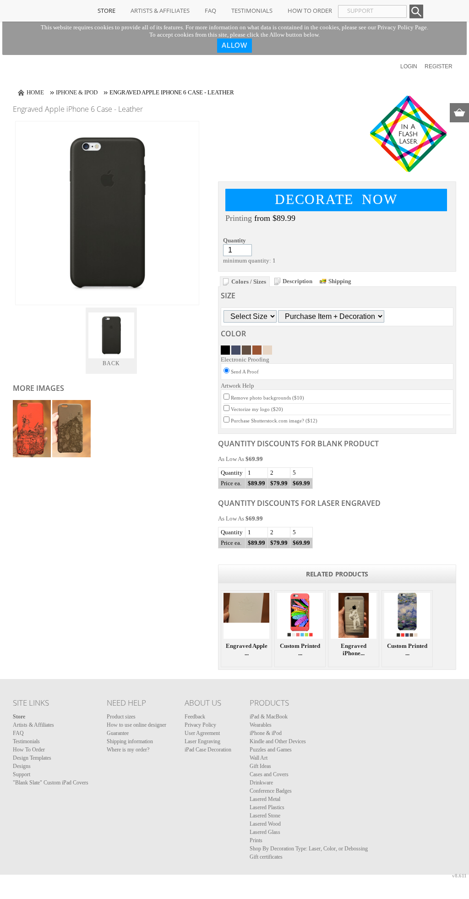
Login (408, 66)
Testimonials (252, 10)
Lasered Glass (265, 832)
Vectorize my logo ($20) (257, 409)
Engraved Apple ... (246, 649)
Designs (22, 766)
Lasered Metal (265, 799)
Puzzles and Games (271, 749)
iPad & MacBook (269, 716)
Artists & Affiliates (160, 10)
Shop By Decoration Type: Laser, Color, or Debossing (309, 848)
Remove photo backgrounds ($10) (267, 397)
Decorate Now (336, 199)
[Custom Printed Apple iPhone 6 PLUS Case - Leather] (407, 616)
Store (106, 10)
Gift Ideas (260, 766)
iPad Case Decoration (208, 749)
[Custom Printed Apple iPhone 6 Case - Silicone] (300, 616)
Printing (238, 218)
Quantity (234, 240)
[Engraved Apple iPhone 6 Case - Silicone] (246, 616)
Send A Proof (245, 371)
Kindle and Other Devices (278, 741)
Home (35, 92)
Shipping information (130, 741)
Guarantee (118, 733)
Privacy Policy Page (402, 27)
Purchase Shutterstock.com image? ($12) (274, 420)
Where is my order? (128, 749)
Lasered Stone (265, 815)
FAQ (210, 10)
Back (111, 363)
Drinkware (261, 782)
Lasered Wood (265, 824)
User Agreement (202, 733)
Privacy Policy (200, 725)
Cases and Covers (269, 774)
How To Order (310, 10)
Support (21, 774)
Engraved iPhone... (353, 649)
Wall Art (258, 758)
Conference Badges (271, 791)
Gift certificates (266, 857)
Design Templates (32, 758)
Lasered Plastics (267, 807)
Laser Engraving (202, 741)
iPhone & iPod (77, 92)
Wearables (261, 725)
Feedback (195, 716)
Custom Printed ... (300, 649)
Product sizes (121, 716)
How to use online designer (136, 725)
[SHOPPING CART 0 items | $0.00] (459, 112)
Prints (256, 840)
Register (439, 66)
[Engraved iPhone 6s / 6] (353, 616)
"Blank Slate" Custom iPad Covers (50, 782)
